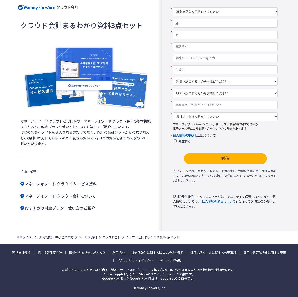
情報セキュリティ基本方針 (87, 253)
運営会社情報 (21, 253)
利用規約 (118, 253)
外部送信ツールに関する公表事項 (213, 253)
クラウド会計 (111, 237)
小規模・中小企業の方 (58, 237)
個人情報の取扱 (183, 135)
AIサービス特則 (170, 260)
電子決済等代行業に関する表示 (264, 253)
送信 (225, 158)
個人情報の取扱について (219, 201)
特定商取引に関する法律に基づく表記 (157, 253)
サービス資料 (88, 237)
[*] (225, 5)
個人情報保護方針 (50, 253)
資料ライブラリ (27, 237)
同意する (184, 141)
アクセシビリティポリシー (135, 260)
